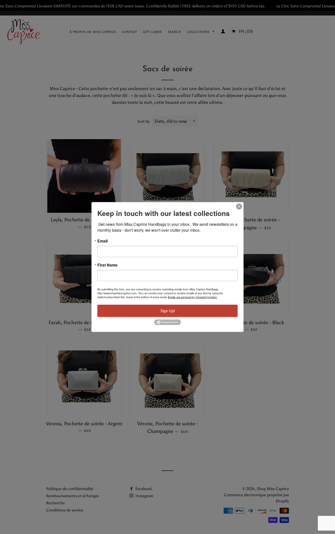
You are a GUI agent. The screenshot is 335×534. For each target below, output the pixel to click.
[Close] (239, 207)
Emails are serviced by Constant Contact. (192, 297)
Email (102, 241)
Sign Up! (167, 310)
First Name (107, 265)
